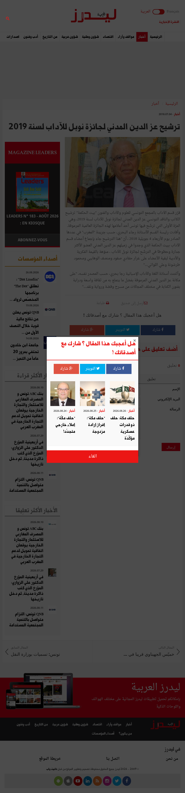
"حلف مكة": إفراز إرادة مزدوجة (96, 425)
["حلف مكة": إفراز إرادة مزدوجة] (92, 394)
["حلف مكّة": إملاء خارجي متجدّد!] (62, 394)
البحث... (57, 16)
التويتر (91, 368)
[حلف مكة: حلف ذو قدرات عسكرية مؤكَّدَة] (122, 394)
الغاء (92, 456)
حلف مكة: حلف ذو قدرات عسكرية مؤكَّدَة (122, 428)
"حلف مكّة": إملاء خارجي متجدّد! (65, 425)
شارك (117, 368)
